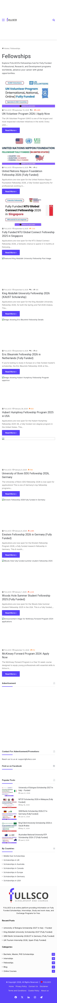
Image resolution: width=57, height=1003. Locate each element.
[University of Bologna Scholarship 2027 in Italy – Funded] (9, 791)
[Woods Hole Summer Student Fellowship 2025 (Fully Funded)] (28, 574)
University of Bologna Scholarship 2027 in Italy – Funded (28, 928)
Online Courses (10, 971)
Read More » (10, 130)
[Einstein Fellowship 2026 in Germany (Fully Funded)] (28, 513)
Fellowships (8, 963)
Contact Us (33, 986)
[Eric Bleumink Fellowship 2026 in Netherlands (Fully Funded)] (28, 333)
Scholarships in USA (12, 880)
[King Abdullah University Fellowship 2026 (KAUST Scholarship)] (28, 272)
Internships (8, 958)
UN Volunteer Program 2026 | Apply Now (26, 113)
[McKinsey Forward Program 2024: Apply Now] (28, 632)
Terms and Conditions (17, 991)
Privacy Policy (21, 986)
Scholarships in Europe (13, 872)
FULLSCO (7, 110)
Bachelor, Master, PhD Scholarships (19, 954)
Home (6, 48)
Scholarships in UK (11, 860)
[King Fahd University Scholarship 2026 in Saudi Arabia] (9, 826)
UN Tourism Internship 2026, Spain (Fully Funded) (25, 940)
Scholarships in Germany (14, 876)
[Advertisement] (33, 17)
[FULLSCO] (12, 20)
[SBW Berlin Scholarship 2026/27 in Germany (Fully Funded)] (9, 815)
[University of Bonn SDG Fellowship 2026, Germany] (28, 452)
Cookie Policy (33, 991)
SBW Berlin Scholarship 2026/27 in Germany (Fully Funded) (29, 936)
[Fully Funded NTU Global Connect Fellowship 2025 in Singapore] (28, 211)
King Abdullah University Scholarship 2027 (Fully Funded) (28, 932)
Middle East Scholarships (14, 856)
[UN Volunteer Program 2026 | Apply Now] (28, 92)
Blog (5, 967)
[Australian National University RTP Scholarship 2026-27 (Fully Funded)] (9, 838)
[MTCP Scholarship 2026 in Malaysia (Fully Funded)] (9, 803)
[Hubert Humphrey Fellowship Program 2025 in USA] (28, 391)
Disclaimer (44, 986)
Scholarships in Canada (14, 868)
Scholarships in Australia (14, 864)
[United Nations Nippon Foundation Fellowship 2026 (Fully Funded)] (28, 150)
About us (45, 991)
